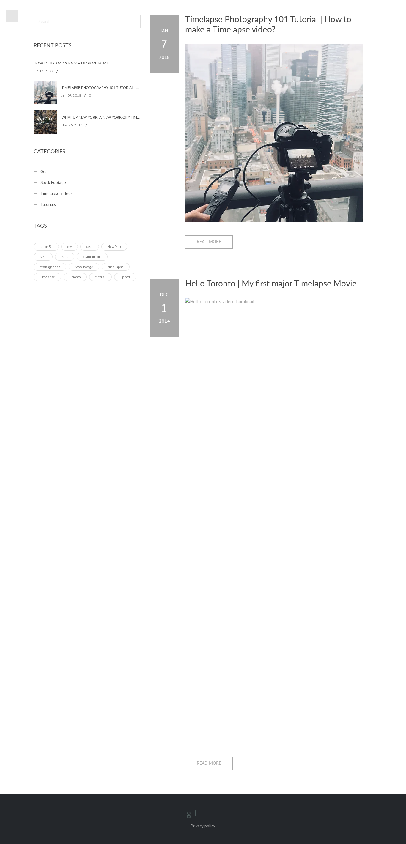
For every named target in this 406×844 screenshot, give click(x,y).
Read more (209, 242)
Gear (44, 171)
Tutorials (48, 204)
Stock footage (84, 267)
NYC (43, 257)
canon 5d (46, 247)
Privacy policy (203, 826)
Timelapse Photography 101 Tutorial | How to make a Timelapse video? (101, 87)
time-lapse (115, 267)
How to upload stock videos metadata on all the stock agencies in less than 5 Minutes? (73, 63)
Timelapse (47, 277)
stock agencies (50, 267)
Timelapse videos (56, 193)
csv (69, 247)
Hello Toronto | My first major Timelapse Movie (271, 284)
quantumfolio (92, 257)
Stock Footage (53, 182)
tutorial (100, 277)
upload (125, 277)
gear (89, 247)
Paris (64, 257)
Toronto (75, 277)
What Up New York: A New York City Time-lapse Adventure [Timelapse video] (101, 117)
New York (114, 247)
